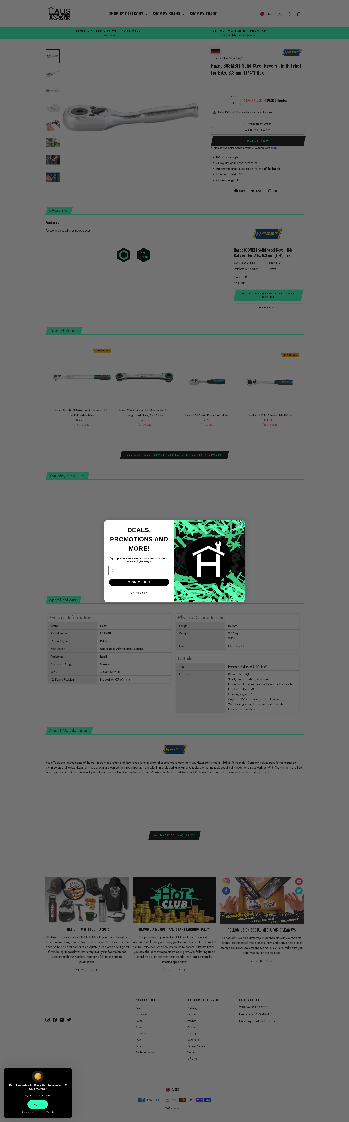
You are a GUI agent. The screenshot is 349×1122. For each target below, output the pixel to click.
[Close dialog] (241, 524)
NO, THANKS (139, 593)
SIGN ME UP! (139, 582)
